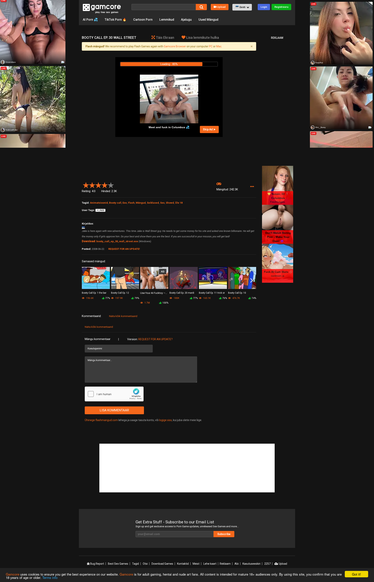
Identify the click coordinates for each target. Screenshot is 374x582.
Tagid (135, 563)
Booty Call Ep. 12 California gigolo (120, 293)
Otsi (145, 563)
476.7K (236, 298)
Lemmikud (166, 19)
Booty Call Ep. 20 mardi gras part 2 (181, 293)
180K (176, 298)
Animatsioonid (99, 202)
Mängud (141, 202)
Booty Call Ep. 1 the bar (94, 292)
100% (165, 302)
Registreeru (281, 6)
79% (137, 298)
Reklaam (225, 563)
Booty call (115, 202)
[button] (242, 7)
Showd (170, 202)
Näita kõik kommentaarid (123, 316)
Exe (125, 202)
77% (107, 298)
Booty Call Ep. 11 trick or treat (212, 293)
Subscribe (223, 534)
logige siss (165, 420)
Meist (196, 563)
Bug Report (97, 563)
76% (224, 298)
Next (251, 280)
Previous (86, 280)
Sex (162, 202)
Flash (131, 202)
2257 (267, 563)
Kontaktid (183, 563)
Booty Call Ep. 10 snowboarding (237, 293)
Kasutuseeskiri (251, 563)
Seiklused (153, 202)
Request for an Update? (155, 339)
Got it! (356, 574)
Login (264, 6)
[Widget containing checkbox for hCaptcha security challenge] (114, 394)
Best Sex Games (118, 563)
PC (211, 46)
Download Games (162, 563)
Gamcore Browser (175, 46)
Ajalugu (186, 19)
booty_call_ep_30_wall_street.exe (117, 241)
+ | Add (100, 210)
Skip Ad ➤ (209, 129)
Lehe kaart (209, 563)
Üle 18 (179, 202)
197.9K (119, 298)
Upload (221, 6)
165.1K (207, 298)
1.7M (147, 302)
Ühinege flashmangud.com (101, 420)
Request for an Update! (124, 248)
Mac (218, 46)
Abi (237, 563)
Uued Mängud (208, 19)
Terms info (49, 577)
